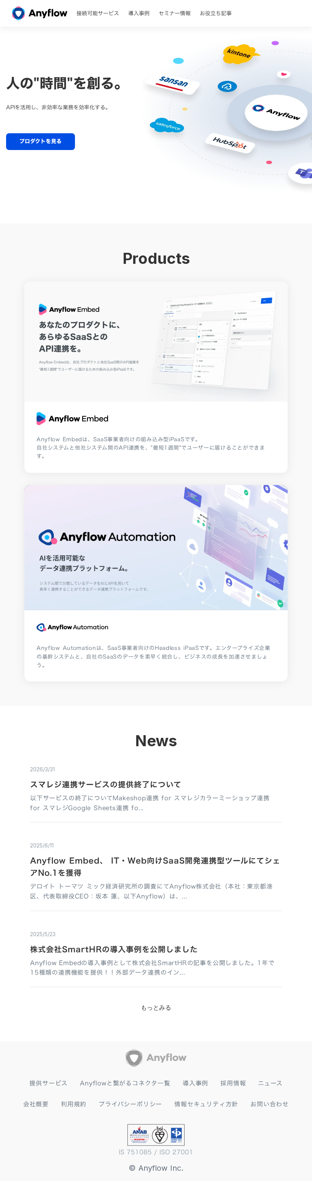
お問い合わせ (269, 1104)
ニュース (270, 1083)
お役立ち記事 (216, 13)
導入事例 (139, 13)
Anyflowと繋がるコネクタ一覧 (125, 1083)
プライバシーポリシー (130, 1104)
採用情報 (233, 1083)
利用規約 (73, 1104)
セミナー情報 (175, 13)
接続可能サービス (97, 13)
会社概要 (36, 1104)
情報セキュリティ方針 (206, 1104)
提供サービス (48, 1083)
